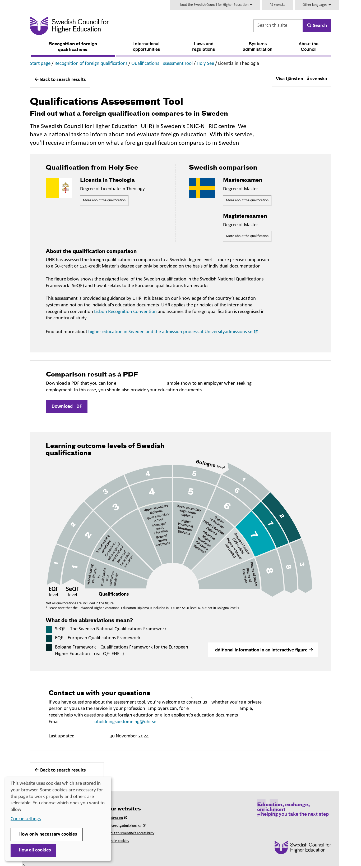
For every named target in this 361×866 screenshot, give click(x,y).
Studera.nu (117, 818)
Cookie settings (26, 819)
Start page (40, 63)
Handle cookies (118, 841)
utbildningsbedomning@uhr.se (125, 721)
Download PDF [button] (67, 406)
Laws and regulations (203, 47)
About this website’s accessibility (130, 833)
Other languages (315, 5)
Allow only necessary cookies (46, 834)
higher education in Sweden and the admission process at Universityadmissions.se (173, 331)
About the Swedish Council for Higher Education (213, 5)
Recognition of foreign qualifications (72, 47)
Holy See (205, 63)
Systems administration (257, 47)
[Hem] (121, 25)
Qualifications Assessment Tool (162, 63)
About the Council (308, 47)
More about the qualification (104, 200)
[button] (263, 650)
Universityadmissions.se (127, 826)
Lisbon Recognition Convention (125, 311)
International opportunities (146, 47)
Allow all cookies (33, 850)
